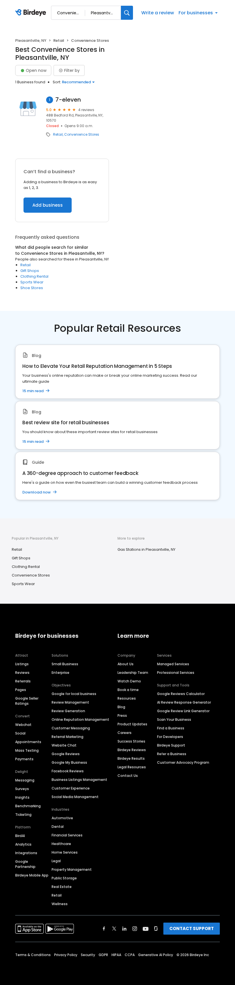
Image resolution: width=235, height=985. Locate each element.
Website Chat (64, 745)
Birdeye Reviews (131, 749)
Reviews (22, 672)
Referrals (23, 681)
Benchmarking (28, 806)
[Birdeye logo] (31, 13)
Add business (47, 205)
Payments (24, 759)
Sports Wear (32, 282)
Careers (124, 732)
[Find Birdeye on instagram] (134, 929)
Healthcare (61, 843)
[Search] (127, 13)
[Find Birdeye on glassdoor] (156, 929)
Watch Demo (129, 681)
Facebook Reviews (68, 771)
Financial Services (67, 835)
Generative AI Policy (155, 954)
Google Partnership (25, 864)
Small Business (65, 664)
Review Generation (68, 710)
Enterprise (60, 672)
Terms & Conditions (33, 954)
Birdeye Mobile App (31, 875)
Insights (22, 797)
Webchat (23, 724)
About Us (125, 664)
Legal (56, 860)
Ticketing (23, 814)
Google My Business (69, 762)
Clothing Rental (34, 276)
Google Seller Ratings (26, 701)
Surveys (22, 788)
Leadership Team (132, 672)
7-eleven (68, 99)
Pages (20, 689)
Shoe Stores (31, 288)
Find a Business (170, 728)
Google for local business (74, 693)
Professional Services (175, 672)
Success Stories (131, 741)
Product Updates (132, 724)
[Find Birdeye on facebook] (104, 929)
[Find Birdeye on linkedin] (124, 929)
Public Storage (64, 878)
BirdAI (20, 835)
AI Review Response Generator (184, 702)
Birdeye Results (131, 758)
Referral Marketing (67, 736)
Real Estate (62, 886)
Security (88, 954)
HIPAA (116, 954)
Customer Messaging (71, 728)
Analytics (23, 844)
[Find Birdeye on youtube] (145, 929)
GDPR (103, 954)
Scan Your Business (174, 719)
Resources (126, 698)
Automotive (62, 818)
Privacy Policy (65, 954)
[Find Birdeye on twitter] (114, 929)
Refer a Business (171, 753)
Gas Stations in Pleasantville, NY (146, 549)
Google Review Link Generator (183, 710)
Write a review (157, 12)
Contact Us (127, 775)
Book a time (128, 689)
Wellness (60, 903)
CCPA (130, 954)
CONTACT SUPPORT (191, 928)
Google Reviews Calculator (181, 693)
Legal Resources (131, 767)
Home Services (65, 852)
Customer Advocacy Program (183, 762)
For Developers (170, 736)
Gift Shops (29, 270)
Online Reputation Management (80, 719)
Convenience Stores (81, 134)
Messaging (24, 780)
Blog (121, 706)
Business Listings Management (79, 779)
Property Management (72, 869)
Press (122, 715)
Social (20, 733)
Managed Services (173, 664)
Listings (22, 664)
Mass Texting (27, 750)
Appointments (28, 741)
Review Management (70, 702)
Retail (58, 40)
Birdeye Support (171, 745)
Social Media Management (75, 796)
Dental (58, 826)
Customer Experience (71, 788)
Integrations (26, 852)
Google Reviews (66, 753)
